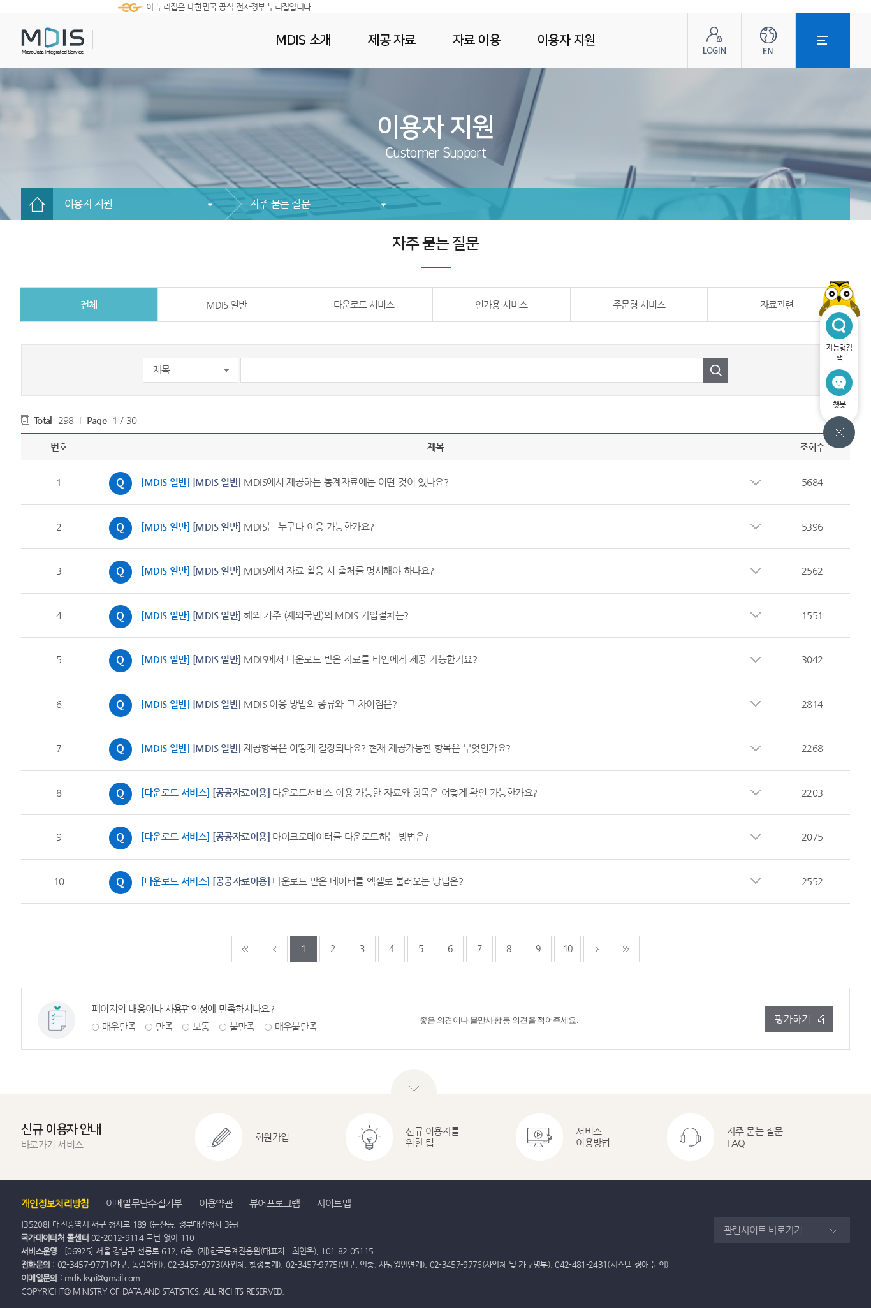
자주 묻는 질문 (280, 204)
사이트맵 (334, 1203)
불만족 (242, 1026)
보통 (201, 1026)
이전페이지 (274, 949)
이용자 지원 (88, 204)
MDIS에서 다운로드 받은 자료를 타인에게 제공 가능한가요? (290, 657)
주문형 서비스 (639, 304)
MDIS (85, 41)
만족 (164, 1026)
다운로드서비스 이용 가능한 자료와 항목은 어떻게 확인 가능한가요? (320, 791)
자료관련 (776, 304)
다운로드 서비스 (363, 304)
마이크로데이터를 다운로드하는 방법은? (266, 835)
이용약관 (216, 1203)
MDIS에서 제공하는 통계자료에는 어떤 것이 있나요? (275, 480)
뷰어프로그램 (274, 1203)
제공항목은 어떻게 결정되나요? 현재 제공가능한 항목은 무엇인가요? (307, 746)
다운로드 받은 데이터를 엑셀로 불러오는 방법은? (283, 879)
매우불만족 (296, 1026)
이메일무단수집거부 (144, 1203)
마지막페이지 (626, 949)
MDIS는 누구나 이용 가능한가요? (238, 525)
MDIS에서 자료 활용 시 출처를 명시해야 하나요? (268, 569)
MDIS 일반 (226, 304)
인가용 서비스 (501, 304)
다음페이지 (596, 949)
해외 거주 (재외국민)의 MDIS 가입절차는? (256, 613)
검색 (715, 370)
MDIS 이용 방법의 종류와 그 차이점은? (250, 702)
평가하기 (792, 1018)
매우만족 (119, 1026)
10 (568, 948)
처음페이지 (244, 949)
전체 (88, 304)
